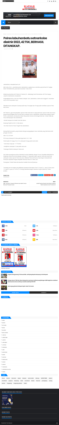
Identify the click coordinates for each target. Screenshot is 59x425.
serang (3, 362)
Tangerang (4, 367)
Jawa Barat (4, 342)
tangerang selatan (6, 369)
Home (4, 34)
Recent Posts (15, 292)
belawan (4, 330)
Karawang (4, 347)
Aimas (3, 320)
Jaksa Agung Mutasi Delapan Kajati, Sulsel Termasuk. (21, 286)
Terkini (3, 371)
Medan (3, 354)
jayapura (4, 344)
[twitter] (50, 1)
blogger (45, 192)
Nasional (4, 357)
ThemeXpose (9, 423)
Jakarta (4, 340)
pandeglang (4, 359)
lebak (3, 349)
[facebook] (48, 1)
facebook (55, 192)
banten (3, 322)
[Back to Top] (57, 423)
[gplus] (55, 1)
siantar (3, 364)
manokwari (4, 352)
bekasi (3, 327)
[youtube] (52, 1)
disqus (49, 192)
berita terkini (5, 332)
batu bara (4, 325)
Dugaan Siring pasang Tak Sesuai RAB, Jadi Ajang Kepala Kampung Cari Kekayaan (28, 274)
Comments (43, 292)
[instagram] (53, 1)
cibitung (4, 335)
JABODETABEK (4, 337)
